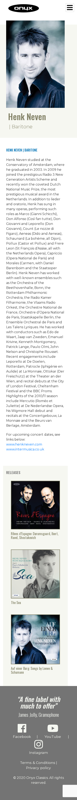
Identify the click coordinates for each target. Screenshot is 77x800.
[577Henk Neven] (35, 527)
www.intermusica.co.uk (25, 449)
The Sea (16, 603)
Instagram (38, 752)
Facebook (22, 736)
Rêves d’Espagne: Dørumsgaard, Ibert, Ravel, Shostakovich (34, 536)
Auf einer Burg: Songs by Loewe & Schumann (32, 670)
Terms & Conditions (37, 762)
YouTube (53, 736)
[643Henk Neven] (35, 597)
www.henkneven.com (24, 444)
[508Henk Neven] (35, 662)
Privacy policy (38, 768)
